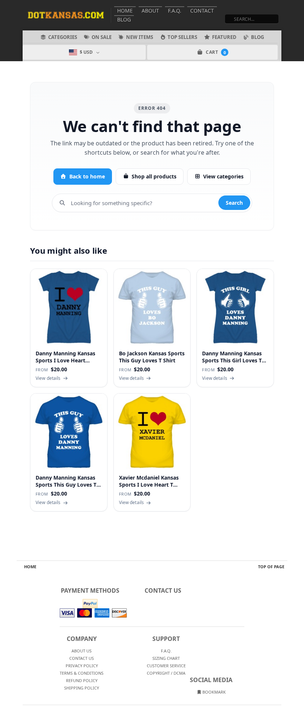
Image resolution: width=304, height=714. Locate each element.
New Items (139, 37)
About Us (82, 651)
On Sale (102, 37)
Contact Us (81, 658)
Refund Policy (82, 680)
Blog (124, 19)
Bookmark (213, 692)
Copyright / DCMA (166, 673)
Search (234, 202)
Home (125, 10)
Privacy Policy (82, 665)
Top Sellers (182, 37)
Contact (202, 10)
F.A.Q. (174, 10)
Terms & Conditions (81, 673)
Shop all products (154, 176)
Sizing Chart (166, 658)
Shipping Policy (81, 688)
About (150, 10)
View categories (223, 176)
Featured (224, 37)
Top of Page (271, 566)
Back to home (87, 176)
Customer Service (166, 665)
